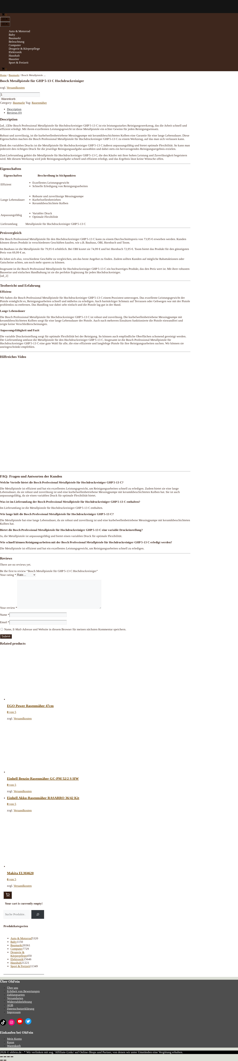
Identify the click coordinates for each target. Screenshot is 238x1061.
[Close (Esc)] (1, 1056)
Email (4, 622)
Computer (15, 45)
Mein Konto (14, 1038)
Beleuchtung (16, 41)
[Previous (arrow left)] (1, 1060)
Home (3, 75)
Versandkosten (16, 87)
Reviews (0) (14, 112)
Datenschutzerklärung (20, 1008)
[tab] (98, 109)
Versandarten (15, 998)
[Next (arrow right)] (4, 1060)
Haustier (14, 59)
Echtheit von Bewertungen (23, 991)
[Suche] (37, 914)
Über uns (12, 987)
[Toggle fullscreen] (8, 1056)
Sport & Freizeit (18, 62)
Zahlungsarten (16, 994)
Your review (8, 607)
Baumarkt (15, 38)
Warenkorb (8, 99)
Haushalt (14, 55)
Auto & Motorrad (19, 31)
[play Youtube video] (95, 414)
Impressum (14, 1012)
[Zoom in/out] (11, 1056)
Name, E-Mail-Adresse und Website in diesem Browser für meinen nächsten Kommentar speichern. (65, 629)
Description (14, 109)
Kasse (10, 1042)
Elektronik (15, 52)
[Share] (4, 1056)
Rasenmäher (39, 102)
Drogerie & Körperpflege (24, 48)
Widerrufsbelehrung (19, 1001)
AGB (10, 1005)
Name (4, 614)
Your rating (8, 575)
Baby (12, 34)
